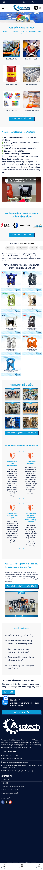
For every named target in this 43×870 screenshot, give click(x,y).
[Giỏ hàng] (40, 8)
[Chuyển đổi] (6, 635)
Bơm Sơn (28, 59)
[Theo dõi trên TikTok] (6, 802)
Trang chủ (13, 244)
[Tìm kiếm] (36, 8)
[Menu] (3, 7)
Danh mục (22, 868)
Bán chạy (10, 248)
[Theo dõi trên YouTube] (10, 802)
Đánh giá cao (22, 248)
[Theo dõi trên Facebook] (2, 802)
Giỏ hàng (39, 868)
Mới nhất (34, 248)
